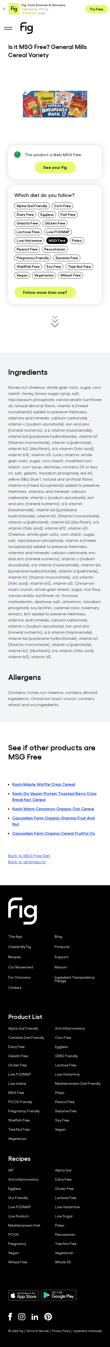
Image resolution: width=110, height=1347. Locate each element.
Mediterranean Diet (24, 1225)
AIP (11, 1170)
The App (15, 936)
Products (62, 947)
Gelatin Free (27, 223)
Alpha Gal (63, 1170)
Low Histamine (29, 240)
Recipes (14, 957)
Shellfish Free (28, 266)
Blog (58, 936)
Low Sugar (64, 1216)
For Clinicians (19, 977)
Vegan (22, 275)
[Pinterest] (48, 1316)
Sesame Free (67, 258)
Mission (60, 967)
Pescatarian (54, 249)
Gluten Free (55, 223)
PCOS (13, 1234)
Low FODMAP (58, 232)
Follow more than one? (45, 292)
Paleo (77, 240)
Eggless (47, 214)
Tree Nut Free (79, 266)
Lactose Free (28, 232)
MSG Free (57, 240)
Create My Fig (19, 947)
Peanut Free (27, 249)
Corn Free (62, 206)
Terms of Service (37, 1330)
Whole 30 (63, 1262)
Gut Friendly (18, 1198)
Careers (14, 987)
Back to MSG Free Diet (29, 855)
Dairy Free (25, 214)
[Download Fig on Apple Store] (23, 1295)
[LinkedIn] (34, 1317)
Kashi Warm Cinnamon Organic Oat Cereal (53, 808)
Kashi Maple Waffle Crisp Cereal (43, 784)
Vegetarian (44, 275)
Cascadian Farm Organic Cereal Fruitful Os (53, 833)
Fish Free (67, 214)
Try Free (96, 9)
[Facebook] (10, 1316)
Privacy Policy (61, 1330)
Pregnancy (17, 1243)
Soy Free (53, 266)
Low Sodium (18, 1216)
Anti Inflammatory (70, 1028)
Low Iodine (17, 1083)
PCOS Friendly (20, 1102)
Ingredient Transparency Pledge (74, 979)
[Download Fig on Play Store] (58, 1295)
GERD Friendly (66, 1056)
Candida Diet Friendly (26, 1037)
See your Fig (55, 167)
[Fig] (26, 28)
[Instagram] (21, 1316)
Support (61, 957)
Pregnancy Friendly (33, 258)
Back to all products (27, 861)
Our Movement (20, 967)
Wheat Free (70, 275)
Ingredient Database (87, 1330)
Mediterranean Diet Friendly (78, 1083)
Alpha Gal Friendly (32, 206)
